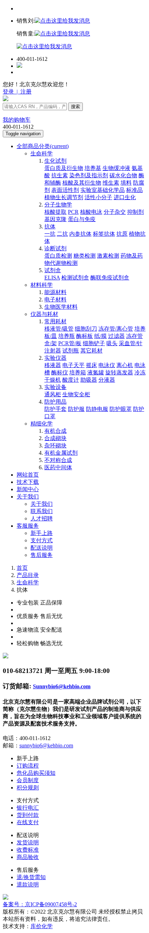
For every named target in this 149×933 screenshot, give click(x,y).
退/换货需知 (31, 877)
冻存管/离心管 (115, 329)
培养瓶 (66, 336)
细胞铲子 (94, 343)
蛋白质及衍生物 (63, 168)
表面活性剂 (65, 190)
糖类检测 (84, 256)
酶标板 (84, 336)
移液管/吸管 (58, 329)
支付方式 (41, 540)
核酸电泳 (91, 212)
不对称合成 (58, 460)
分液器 (106, 380)
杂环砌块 (55, 445)
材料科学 (41, 285)
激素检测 (108, 256)
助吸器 (88, 380)
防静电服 (97, 409)
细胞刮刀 (86, 329)
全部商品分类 (43, 146)
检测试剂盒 (75, 278)
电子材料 (55, 299)
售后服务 (41, 555)
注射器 (52, 351)
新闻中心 (28, 489)
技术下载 (28, 482)
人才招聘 (41, 518)
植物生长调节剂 (63, 197)
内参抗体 (80, 234)
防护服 (76, 409)
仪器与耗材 (44, 314)
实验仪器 (55, 358)
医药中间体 (58, 467)
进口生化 (125, 197)
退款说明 (28, 884)
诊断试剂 (55, 248)
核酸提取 (55, 212)
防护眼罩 (120, 409)
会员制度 (28, 780)
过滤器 (116, 336)
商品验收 (28, 857)
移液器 (52, 365)
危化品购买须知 (36, 773)
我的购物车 (16, 120)
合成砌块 (55, 438)
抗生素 (59, 175)
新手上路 (41, 533)
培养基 (93, 168)
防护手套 (55, 409)
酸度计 (70, 380)
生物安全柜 (76, 394)
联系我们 (41, 511)
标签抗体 (104, 234)
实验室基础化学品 (102, 190)
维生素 (111, 183)
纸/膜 (100, 336)
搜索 (75, 106)
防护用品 (55, 402)
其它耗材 (91, 351)
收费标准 (28, 850)
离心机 (124, 365)
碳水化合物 (123, 175)
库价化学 (41, 926)
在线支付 (28, 822)
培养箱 (77, 372)
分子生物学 (58, 205)
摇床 (91, 365)
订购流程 (28, 766)
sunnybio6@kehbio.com (46, 745)
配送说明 (41, 548)
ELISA (52, 278)
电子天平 (73, 365)
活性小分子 (98, 197)
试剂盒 (52, 270)
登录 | (11, 92)
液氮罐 (95, 372)
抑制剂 (135, 212)
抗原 (122, 234)
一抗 (49, 234)
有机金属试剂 (61, 453)
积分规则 (28, 787)
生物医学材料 (61, 307)
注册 (25, 92)
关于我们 (28, 497)
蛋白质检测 (58, 256)
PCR (73, 212)
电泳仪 (106, 365)
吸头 (111, 343)
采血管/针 (130, 343)
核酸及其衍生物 (81, 183)
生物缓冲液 (116, 168)
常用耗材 (55, 321)
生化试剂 (55, 161)
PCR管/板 (69, 343)
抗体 (49, 226)
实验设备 (55, 387)
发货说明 (28, 842)
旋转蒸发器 (119, 372)
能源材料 (55, 292)
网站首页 (28, 475)
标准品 (134, 190)
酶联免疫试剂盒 (109, 278)
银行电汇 (28, 808)
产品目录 (28, 575)
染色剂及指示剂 (88, 175)
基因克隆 (55, 219)
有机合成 (55, 431)
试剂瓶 (70, 351)
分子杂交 (115, 212)
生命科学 (41, 153)
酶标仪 (59, 372)
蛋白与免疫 (82, 219)
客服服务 (28, 526)
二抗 (62, 234)
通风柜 (52, 394)
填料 (126, 183)
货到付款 (28, 815)
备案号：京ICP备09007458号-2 (40, 904)
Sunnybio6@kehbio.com (61, 686)
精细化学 (41, 424)
